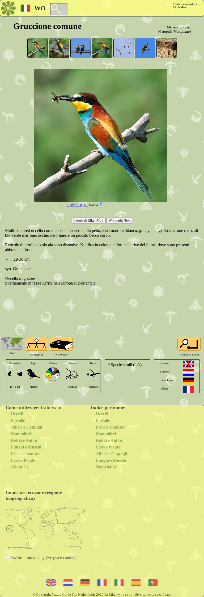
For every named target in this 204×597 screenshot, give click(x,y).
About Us (19, 467)
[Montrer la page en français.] (188, 389)
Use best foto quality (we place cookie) (42, 557)
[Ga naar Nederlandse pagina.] (188, 372)
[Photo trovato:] (101, 204)
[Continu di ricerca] (189, 344)
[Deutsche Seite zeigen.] (188, 381)
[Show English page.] (188, 364)
